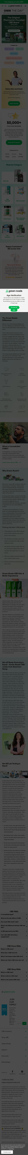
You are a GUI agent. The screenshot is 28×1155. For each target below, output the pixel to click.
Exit (14, 310)
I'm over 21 (14, 307)
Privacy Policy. (11, 1148)
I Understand (7, 1152)
